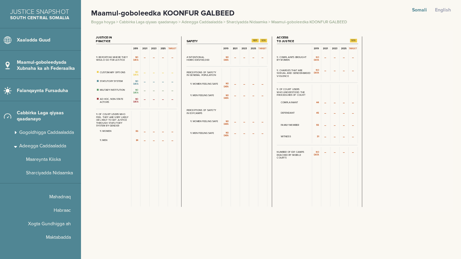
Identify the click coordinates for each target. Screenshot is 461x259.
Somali (419, 10)
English (443, 10)
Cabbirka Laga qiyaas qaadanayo (149, 22)
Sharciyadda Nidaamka (247, 22)
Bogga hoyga (103, 22)
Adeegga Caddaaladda (202, 22)
